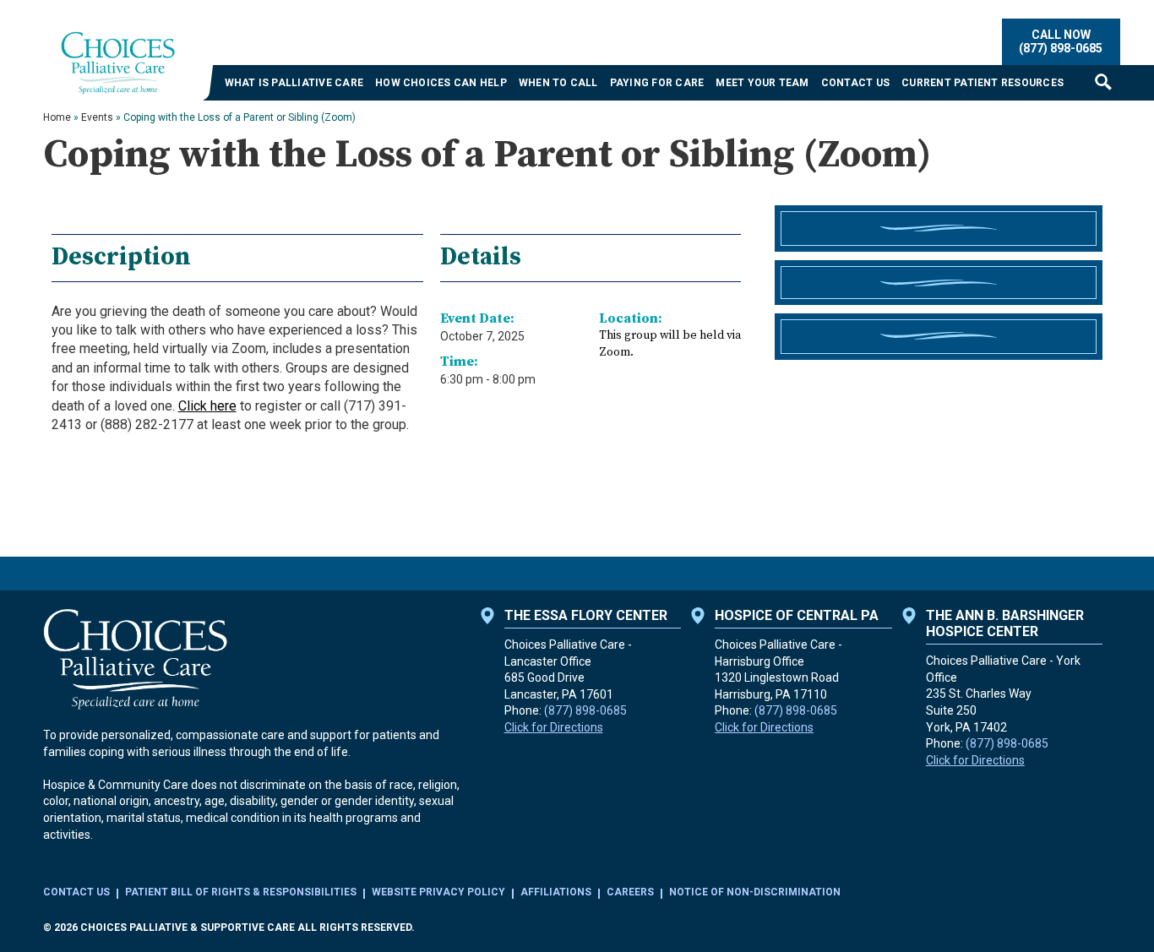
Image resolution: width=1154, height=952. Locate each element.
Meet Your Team (762, 83)
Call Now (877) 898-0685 (1060, 41)
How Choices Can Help (441, 83)
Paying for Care (657, 83)
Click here (207, 406)
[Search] (1103, 81)
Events (97, 117)
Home (57, 117)
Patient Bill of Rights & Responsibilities (241, 892)
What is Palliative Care (294, 83)
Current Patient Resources (982, 83)
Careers (630, 892)
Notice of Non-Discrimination (755, 892)
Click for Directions (553, 727)
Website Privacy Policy (438, 892)
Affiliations (555, 892)
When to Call (558, 83)
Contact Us (855, 83)
